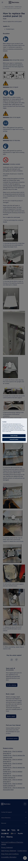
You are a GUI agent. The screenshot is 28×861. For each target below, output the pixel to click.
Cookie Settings (14, 435)
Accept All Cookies (14, 439)
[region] (14, 430)
